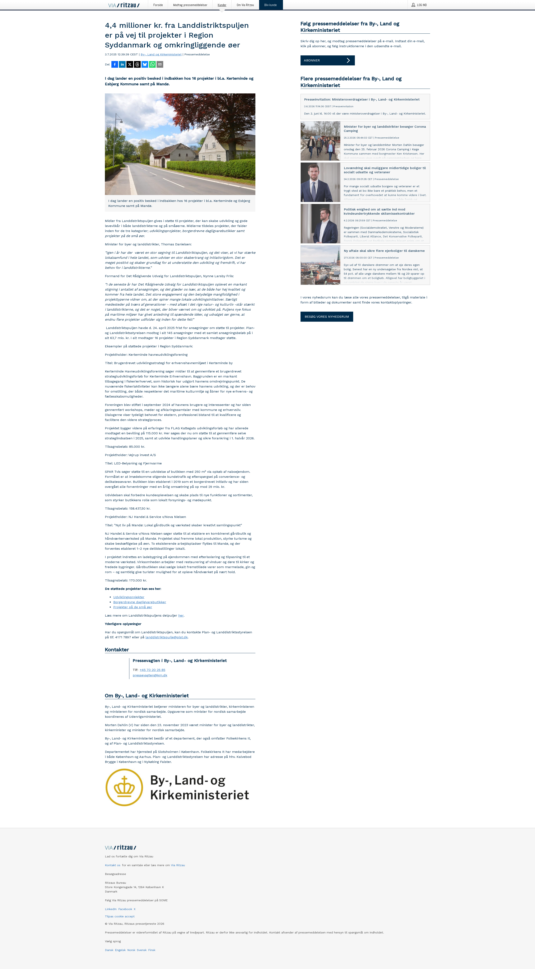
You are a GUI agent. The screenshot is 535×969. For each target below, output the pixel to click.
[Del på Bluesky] (144, 65)
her (181, 615)
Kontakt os (112, 865)
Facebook (125, 909)
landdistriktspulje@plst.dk (166, 637)
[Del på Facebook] (114, 65)
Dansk (109, 950)
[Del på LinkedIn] (122, 65)
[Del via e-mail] (160, 65)
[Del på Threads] (137, 65)
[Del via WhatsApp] (152, 65)
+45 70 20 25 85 (152, 670)
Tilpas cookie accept (120, 916)
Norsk (131, 950)
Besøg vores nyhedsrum (327, 317)
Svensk (141, 950)
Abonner (312, 60)
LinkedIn (111, 909)
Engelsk (120, 950)
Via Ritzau (178, 865)
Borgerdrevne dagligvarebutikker (139, 602)
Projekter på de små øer (132, 607)
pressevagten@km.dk (150, 675)
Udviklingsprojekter (128, 597)
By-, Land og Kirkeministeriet (161, 54)
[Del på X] (129, 65)
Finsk (151, 950)
